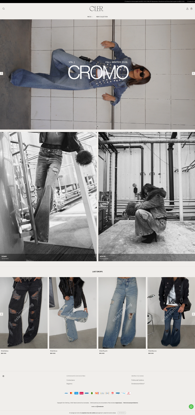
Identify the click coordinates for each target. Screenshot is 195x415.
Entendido (122, 412)
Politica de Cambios (138, 380)
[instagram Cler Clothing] (3, 376)
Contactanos (71, 380)
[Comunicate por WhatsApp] (191, 406)
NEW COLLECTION (102, 17)
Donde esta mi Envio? (138, 383)
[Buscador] (4, 9)
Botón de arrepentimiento (131, 402)
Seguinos (69, 383)
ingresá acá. (119, 402)
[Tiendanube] (97, 407)
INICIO (89, 17)
